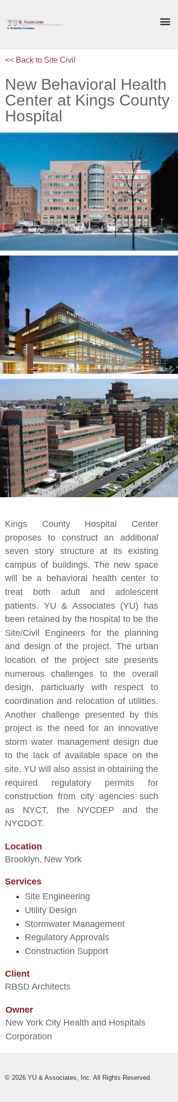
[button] (165, 21)
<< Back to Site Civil (40, 60)
